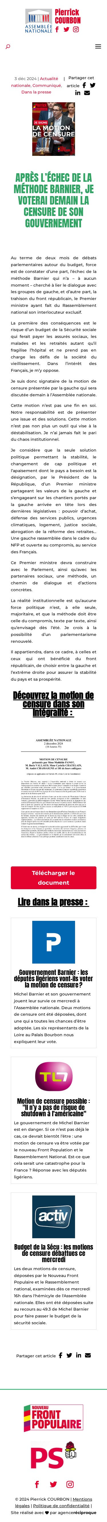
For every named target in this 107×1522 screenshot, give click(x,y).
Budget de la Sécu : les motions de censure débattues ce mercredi (53, 1253)
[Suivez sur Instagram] (76, 29)
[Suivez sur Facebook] (57, 29)
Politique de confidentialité (61, 1505)
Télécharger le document (53, 878)
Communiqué (47, 85)
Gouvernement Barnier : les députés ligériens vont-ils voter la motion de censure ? (53, 978)
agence (77, 1512)
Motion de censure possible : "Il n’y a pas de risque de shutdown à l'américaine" (53, 1107)
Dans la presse (36, 92)
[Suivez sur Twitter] (66, 29)
